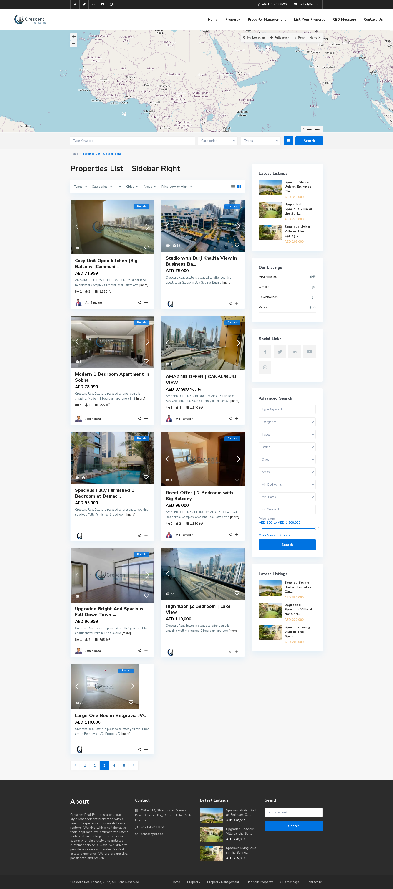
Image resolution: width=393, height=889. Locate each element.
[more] (143, 285)
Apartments (268, 276)
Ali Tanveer (93, 303)
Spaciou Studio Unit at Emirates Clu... (298, 186)
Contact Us (373, 19)
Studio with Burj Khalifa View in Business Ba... (201, 261)
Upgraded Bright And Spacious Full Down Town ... (109, 612)
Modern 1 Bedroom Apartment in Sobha (112, 377)
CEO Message (344, 19)
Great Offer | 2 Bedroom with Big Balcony (199, 496)
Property (232, 19)
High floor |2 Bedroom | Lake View (198, 609)
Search (287, 544)
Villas (263, 307)
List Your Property (309, 19)
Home (213, 19)
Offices (264, 287)
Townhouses (268, 297)
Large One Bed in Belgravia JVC (110, 715)
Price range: (267, 518)
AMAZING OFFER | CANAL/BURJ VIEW (201, 380)
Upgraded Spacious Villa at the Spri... (298, 209)
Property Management (267, 19)
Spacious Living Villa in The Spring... (297, 231)
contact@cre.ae (152, 834)
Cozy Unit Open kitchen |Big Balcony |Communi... (106, 264)
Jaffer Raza (93, 419)
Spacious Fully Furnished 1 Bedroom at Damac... (104, 493)
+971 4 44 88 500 (153, 827)
